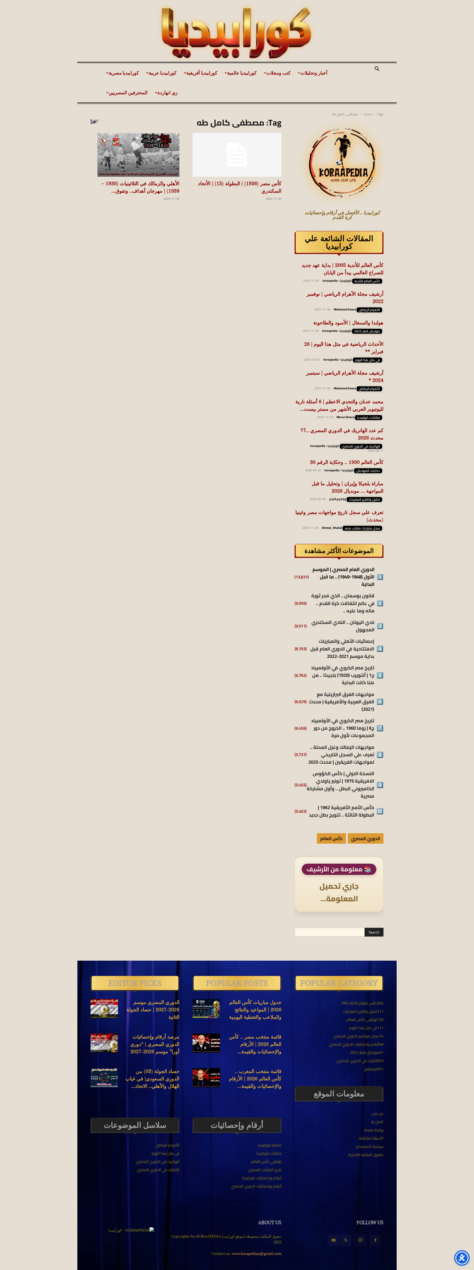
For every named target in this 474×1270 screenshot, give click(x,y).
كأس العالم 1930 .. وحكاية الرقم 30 (346, 462)
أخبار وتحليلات (314, 73)
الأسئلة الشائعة (371, 1138)
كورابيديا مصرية (124, 73)
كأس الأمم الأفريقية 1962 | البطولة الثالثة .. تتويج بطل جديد (341, 811)
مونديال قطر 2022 (367, 331)
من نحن (377, 1113)
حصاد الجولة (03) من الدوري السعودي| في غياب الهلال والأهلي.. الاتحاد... (152, 1079)
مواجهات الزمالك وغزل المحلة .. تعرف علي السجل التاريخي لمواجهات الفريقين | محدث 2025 (341, 755)
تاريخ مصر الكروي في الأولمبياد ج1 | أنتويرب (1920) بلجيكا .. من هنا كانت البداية (342, 675)
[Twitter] (345, 1240)
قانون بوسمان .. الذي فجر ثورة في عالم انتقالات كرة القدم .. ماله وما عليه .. (342, 603)
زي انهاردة (167, 92)
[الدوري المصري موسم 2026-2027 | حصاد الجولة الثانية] (104, 1008)
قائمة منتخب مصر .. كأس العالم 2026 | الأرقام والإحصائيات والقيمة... (255, 1044)
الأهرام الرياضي (369, 309)
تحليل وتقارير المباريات (364, 499)
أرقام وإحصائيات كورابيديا (261, 1177)
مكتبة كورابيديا (269, 1145)
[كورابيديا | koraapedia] (237, 33)
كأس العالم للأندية (367, 281)
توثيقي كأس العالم (266, 1161)
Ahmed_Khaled (332, 527)
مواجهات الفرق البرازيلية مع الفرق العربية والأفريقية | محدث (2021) (341, 702)
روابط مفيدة (373, 1130)
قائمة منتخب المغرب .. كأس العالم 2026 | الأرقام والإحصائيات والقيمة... (255, 1079)
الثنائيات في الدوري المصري (158, 1169)
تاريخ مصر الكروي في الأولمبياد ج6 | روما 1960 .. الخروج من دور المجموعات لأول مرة (342, 728)
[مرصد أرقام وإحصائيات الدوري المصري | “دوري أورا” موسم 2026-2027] (104, 1043)
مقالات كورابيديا (368, 417)
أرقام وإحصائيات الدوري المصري (256, 1186)
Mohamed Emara (345, 309)
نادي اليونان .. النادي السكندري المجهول (342, 626)
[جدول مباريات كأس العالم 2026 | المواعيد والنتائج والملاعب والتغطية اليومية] (206, 1008)
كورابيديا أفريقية (201, 73)
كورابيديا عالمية (241, 73)
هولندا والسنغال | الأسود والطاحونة (348, 323)
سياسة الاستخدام (369, 1146)
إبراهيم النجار (337, 499)
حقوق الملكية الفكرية (365, 1154)
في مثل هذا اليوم (367, 360)
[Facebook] (375, 1240)
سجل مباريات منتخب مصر (362, 528)
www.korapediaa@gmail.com (256, 1253)
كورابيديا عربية (162, 73)
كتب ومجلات (278, 73)
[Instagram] (360, 1240)
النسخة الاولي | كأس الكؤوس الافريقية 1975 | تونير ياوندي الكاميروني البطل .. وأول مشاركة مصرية (340, 785)
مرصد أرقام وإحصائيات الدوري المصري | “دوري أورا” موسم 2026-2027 (154, 1044)
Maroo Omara (345, 417)
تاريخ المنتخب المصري (264, 1169)
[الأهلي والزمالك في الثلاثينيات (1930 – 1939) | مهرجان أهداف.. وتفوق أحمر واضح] (135, 155)
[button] (376, 69)
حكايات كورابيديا (268, 1153)
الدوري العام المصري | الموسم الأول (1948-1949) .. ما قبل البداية (343, 577)
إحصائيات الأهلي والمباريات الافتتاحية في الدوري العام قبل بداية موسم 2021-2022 (342, 649)
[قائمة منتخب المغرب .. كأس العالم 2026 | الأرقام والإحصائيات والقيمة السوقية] (206, 1077)
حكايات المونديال (368, 470)
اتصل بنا (377, 1121)
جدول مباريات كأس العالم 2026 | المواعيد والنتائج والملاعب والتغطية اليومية (255, 1010)
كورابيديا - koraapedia (337, 280)
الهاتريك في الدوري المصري (361, 446)
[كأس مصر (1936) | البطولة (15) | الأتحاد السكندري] (237, 155)
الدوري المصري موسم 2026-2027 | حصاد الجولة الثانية (152, 1010)
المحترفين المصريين (128, 92)
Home (367, 114)
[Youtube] (333, 1240)
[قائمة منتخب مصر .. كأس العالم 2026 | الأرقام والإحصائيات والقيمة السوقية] (206, 1043)
